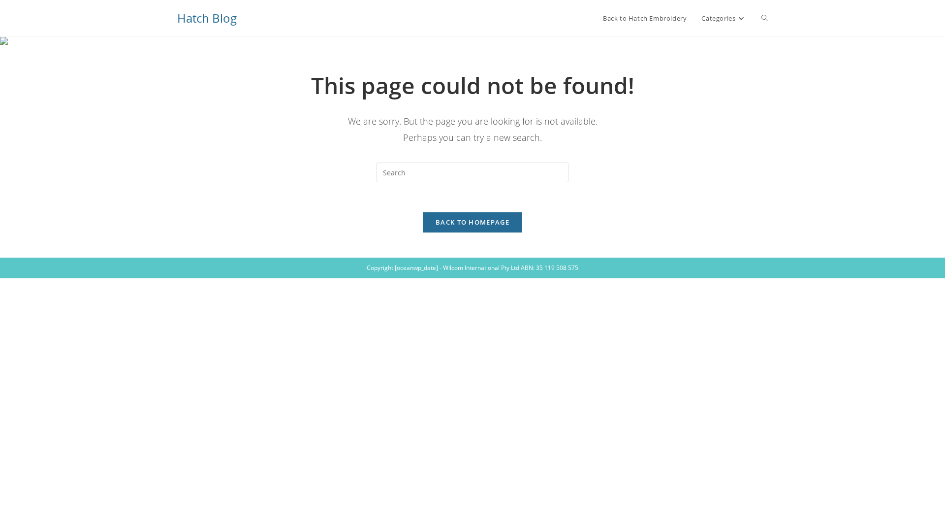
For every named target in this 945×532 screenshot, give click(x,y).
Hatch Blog (207, 18)
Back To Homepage (472, 222)
